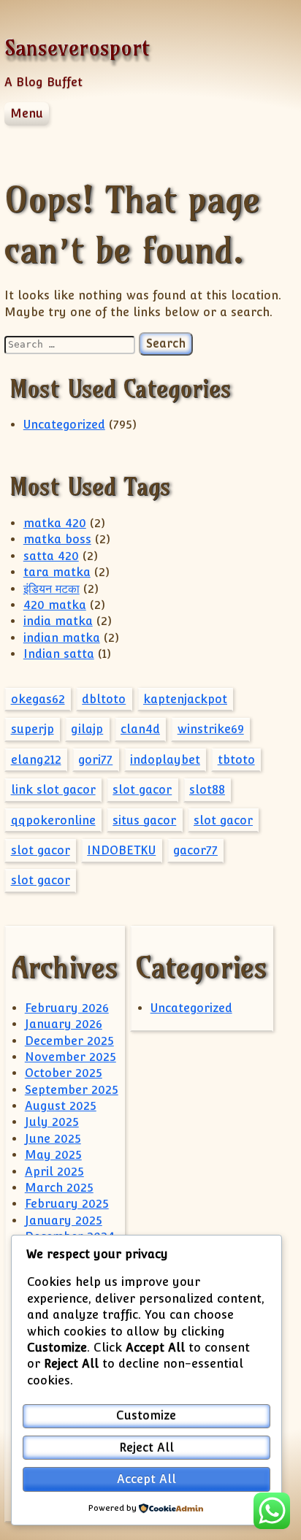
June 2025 (53, 1139)
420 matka (54, 605)
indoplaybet (165, 760)
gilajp (87, 729)
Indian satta (58, 654)
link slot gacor (53, 790)
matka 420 (54, 523)
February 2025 (67, 1204)
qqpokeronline (53, 820)
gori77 (95, 760)
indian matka (61, 638)
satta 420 (51, 556)
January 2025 (63, 1220)
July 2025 (52, 1122)
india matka (58, 621)
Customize (146, 1415)
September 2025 (71, 1090)
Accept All (146, 1479)
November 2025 (70, 1057)
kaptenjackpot (185, 699)
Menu (26, 113)
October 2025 (63, 1073)
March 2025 (59, 1188)
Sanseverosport (77, 47)
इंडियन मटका (51, 589)
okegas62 (38, 699)
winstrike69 (211, 729)
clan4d (140, 729)
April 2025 (54, 1172)
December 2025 (69, 1041)
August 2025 (60, 1106)
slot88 (207, 790)
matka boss (57, 539)
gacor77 (195, 850)
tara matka (57, 572)
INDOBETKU (121, 850)
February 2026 (67, 1008)
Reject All (146, 1448)
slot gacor (142, 790)
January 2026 (63, 1024)
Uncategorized (64, 425)
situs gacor (144, 820)
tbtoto (236, 760)
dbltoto (104, 699)
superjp (32, 729)
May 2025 (53, 1155)
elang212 (36, 760)
